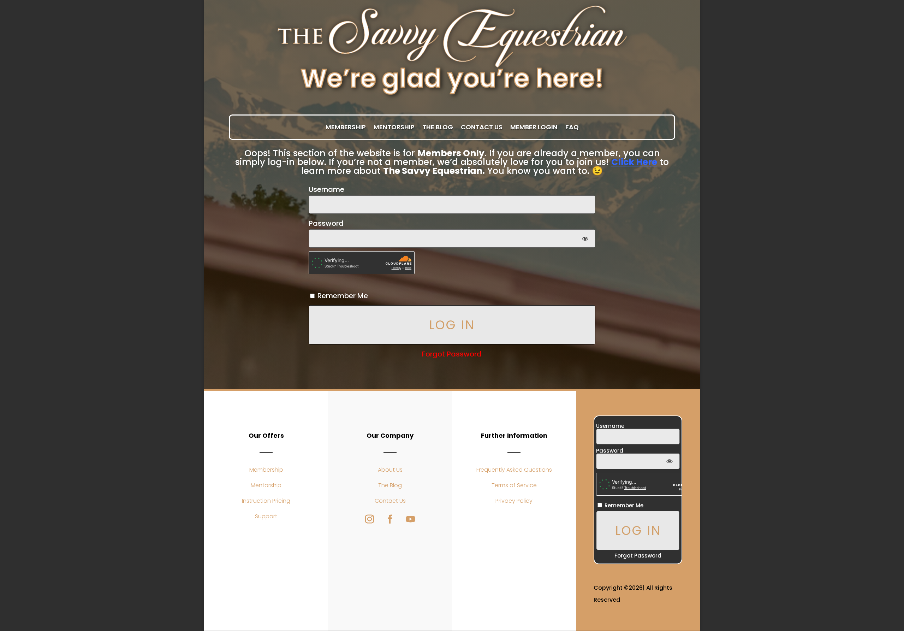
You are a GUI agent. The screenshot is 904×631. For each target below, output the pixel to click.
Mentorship (394, 127)
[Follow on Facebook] (390, 519)
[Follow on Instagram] (370, 519)
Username (326, 189)
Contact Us (481, 127)
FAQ (572, 127)
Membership (346, 127)
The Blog (437, 127)
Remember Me (342, 296)
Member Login (534, 127)
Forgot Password (452, 354)
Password (326, 223)
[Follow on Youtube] (411, 519)
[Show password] (585, 238)
